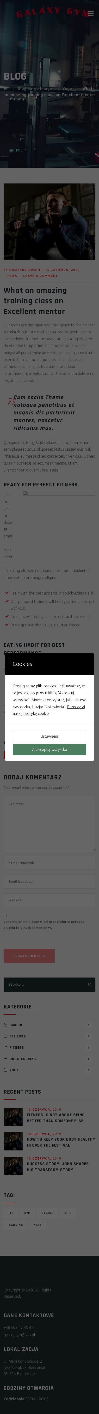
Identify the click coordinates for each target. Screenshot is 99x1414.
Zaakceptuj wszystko (49, 749)
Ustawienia (49, 736)
